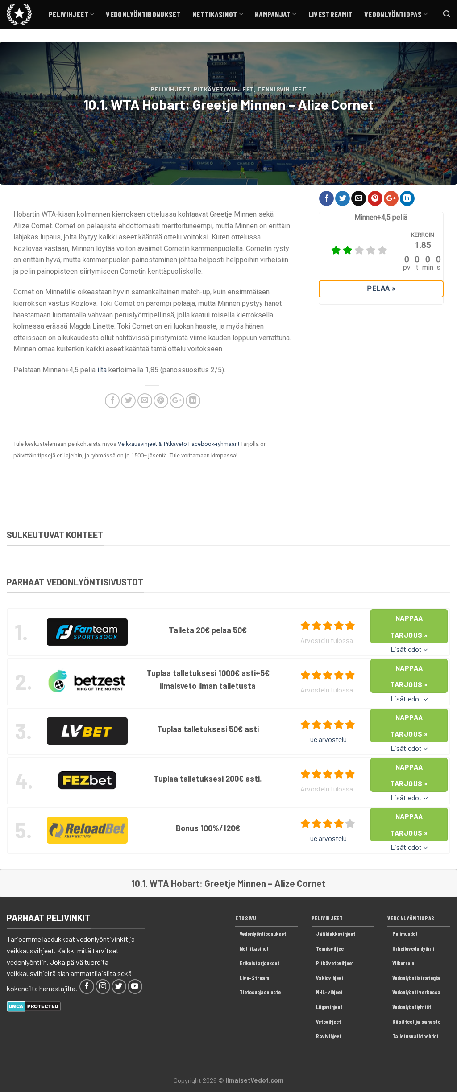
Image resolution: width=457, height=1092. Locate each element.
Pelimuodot (405, 933)
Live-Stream (254, 977)
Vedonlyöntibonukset (143, 14)
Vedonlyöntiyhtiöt (411, 1006)
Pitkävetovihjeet (224, 89)
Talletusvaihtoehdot (415, 1036)
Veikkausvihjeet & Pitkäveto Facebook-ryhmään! (178, 444)
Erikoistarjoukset (259, 963)
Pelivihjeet (68, 14)
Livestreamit (330, 14)
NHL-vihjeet (329, 992)
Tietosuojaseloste (260, 992)
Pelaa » (381, 288)
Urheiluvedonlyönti (413, 948)
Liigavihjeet (329, 1006)
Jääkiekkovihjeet (335, 933)
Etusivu (245, 918)
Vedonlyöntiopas (393, 14)
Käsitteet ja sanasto (416, 1021)
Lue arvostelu (326, 739)
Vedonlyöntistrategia (416, 977)
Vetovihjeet (328, 1021)
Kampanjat (273, 14)
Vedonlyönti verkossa (416, 992)
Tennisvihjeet (281, 89)
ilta (102, 370)
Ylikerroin (403, 963)
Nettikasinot (214, 14)
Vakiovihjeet (330, 977)
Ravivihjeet (328, 1036)
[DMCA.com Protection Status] (34, 1005)
